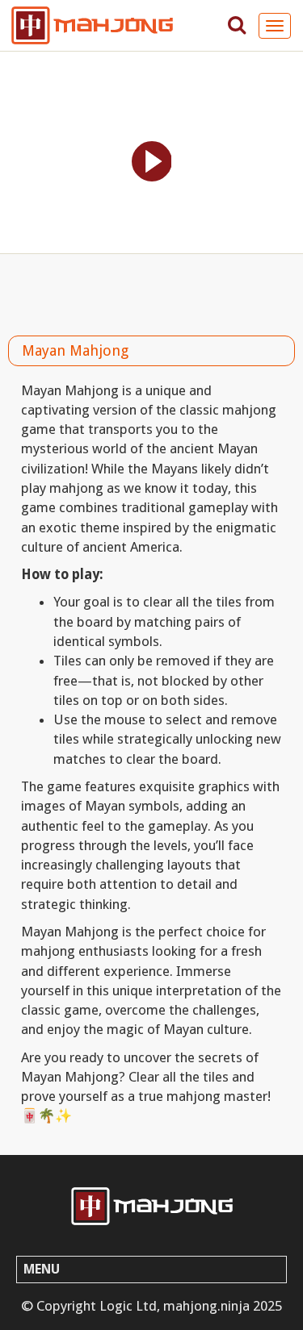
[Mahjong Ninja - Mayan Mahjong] (152, 1206)
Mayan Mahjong (75, 350)
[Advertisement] (151, 290)
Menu (41, 1269)
